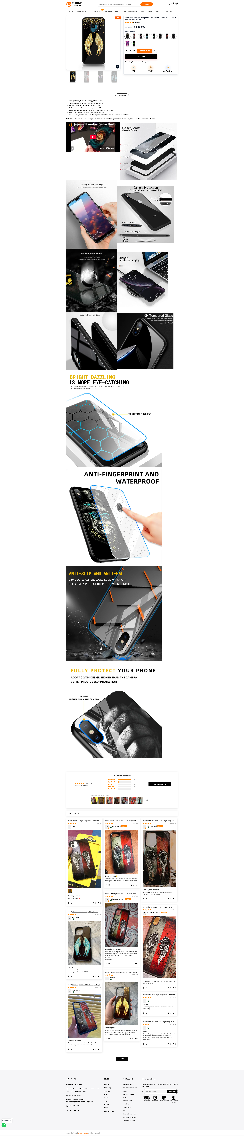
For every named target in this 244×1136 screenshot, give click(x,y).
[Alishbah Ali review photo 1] (84, 943)
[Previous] (69, 42)
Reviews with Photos (130, 1088)
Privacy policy (127, 1101)
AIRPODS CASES (146, 11)
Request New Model (129, 1117)
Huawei (106, 1104)
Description (122, 95)
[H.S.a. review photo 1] (84, 859)
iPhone (106, 1084)
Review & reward (128, 1084)
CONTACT (169, 11)
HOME (71, 11)
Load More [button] (122, 1059)
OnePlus (107, 1091)
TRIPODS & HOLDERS (111, 11)
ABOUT (158, 11)
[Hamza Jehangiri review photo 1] (121, 852)
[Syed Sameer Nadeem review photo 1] (121, 925)
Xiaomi (106, 1098)
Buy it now (141, 57)
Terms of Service (129, 1121)
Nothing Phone (109, 1111)
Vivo (105, 1101)
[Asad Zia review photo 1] (121, 1003)
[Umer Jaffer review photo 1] (84, 1016)
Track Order (127, 1107)
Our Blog (126, 1104)
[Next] (117, 42)
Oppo (106, 1094)
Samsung (107, 1088)
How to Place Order (129, 1114)
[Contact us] (4, 1125)
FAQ (124, 1111)
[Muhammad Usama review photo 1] (159, 947)
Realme (106, 1108)
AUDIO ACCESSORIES (130, 11)
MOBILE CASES (81, 11)
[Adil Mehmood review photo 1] (159, 858)
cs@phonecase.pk (75, 1095)
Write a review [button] (160, 784)
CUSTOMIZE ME (97, 10)
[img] (72, 823)
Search (146, 4)
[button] (129, 22)
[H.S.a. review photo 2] (70, 891)
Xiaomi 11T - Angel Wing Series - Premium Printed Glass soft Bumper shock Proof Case (159, 995)
